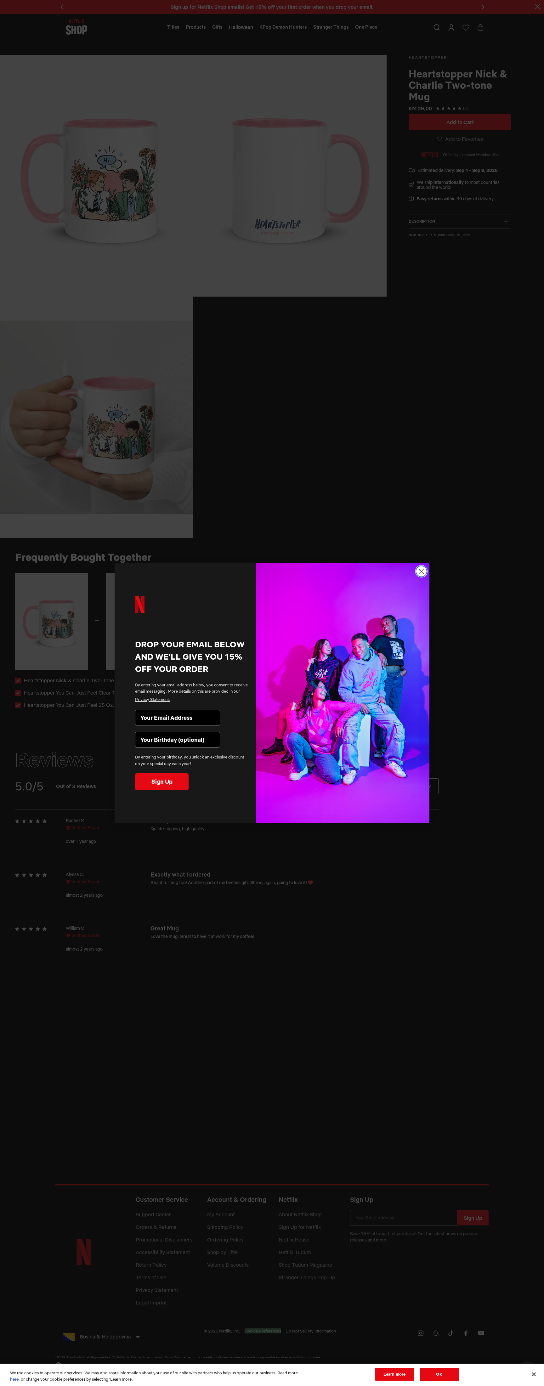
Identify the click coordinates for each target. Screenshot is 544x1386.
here (14, 1379)
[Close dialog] (421, 571)
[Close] (534, 1374)
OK (439, 1374)
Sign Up (162, 781)
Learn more (394, 1374)
